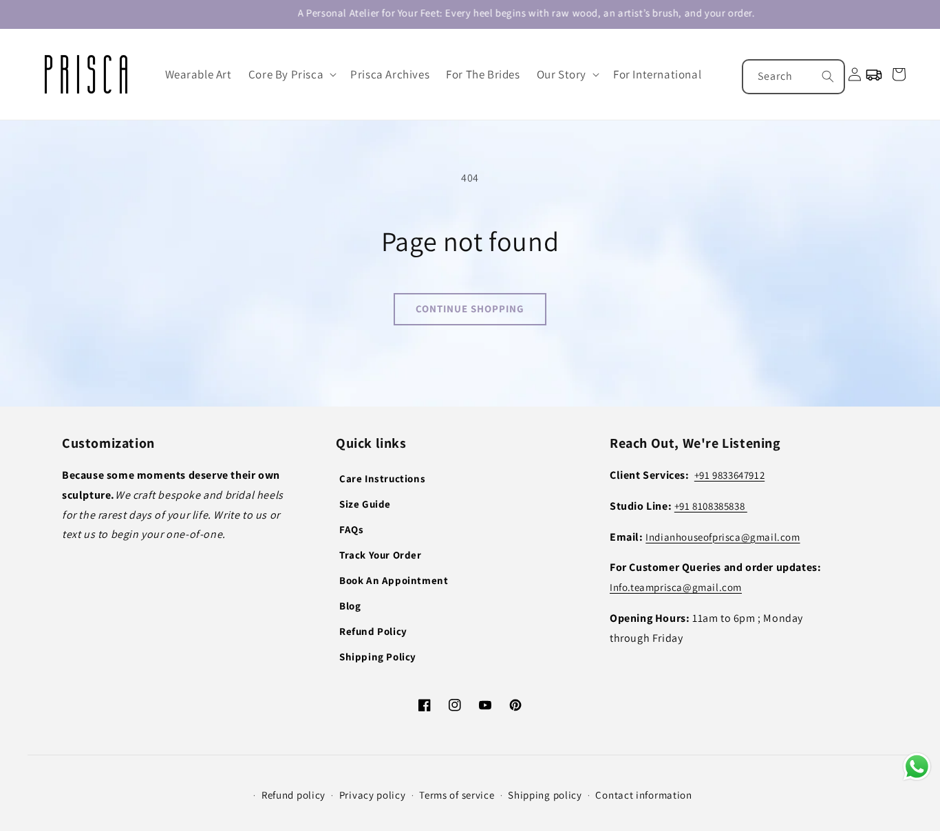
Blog (350, 605)
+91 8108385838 (710, 505)
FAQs (351, 529)
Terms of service (456, 794)
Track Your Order (380, 554)
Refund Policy (373, 631)
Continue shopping (470, 308)
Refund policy (293, 794)
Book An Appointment (393, 580)
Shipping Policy (377, 656)
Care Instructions (382, 478)
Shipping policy (545, 794)
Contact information (643, 794)
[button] (291, 74)
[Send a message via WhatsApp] (917, 767)
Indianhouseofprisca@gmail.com (722, 536)
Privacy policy (372, 794)
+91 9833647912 (729, 475)
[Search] (828, 76)
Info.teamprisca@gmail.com (676, 587)
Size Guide (365, 503)
